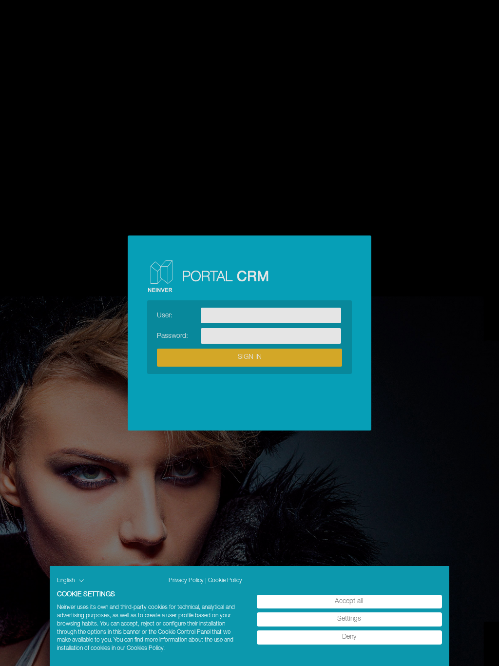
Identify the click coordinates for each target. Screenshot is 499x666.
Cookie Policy (225, 581)
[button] (70, 580)
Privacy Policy (186, 581)
